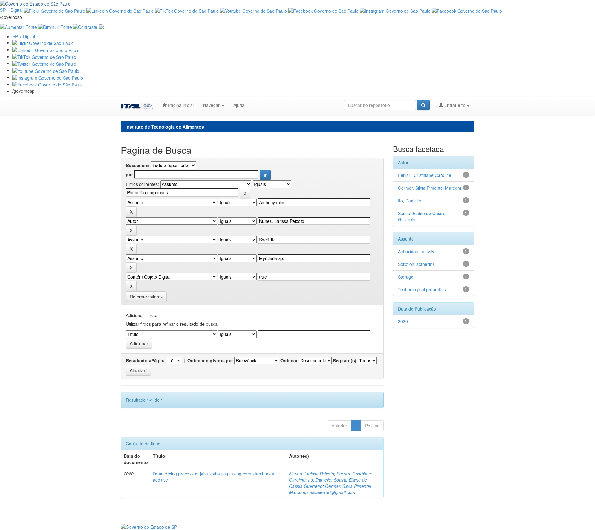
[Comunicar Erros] (101, 26)
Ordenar (289, 360)
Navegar (212, 105)
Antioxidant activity (416, 251)
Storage (405, 277)
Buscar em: (138, 165)
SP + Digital (11, 10)
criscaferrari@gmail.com (331, 492)
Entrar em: (454, 105)
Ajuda (239, 105)
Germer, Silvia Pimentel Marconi (429, 188)
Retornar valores (146, 297)
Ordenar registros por (210, 360)
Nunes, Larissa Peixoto (311, 473)
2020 (403, 321)
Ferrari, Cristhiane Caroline (424, 175)
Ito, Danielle (319, 480)
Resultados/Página (146, 360)
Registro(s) (344, 360)
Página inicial (180, 105)
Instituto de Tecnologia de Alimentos (165, 127)
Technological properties (422, 289)
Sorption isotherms (416, 264)
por (129, 174)
